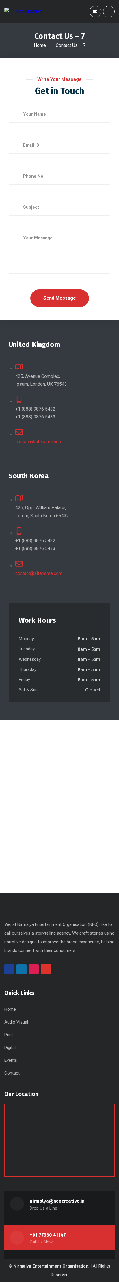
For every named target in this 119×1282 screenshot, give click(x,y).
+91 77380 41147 (48, 1235)
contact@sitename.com (38, 442)
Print (8, 1034)
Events (10, 1060)
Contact (12, 1073)
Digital (10, 1047)
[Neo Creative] (23, 11)
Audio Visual (16, 1022)
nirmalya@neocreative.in (57, 1201)
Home (40, 45)
